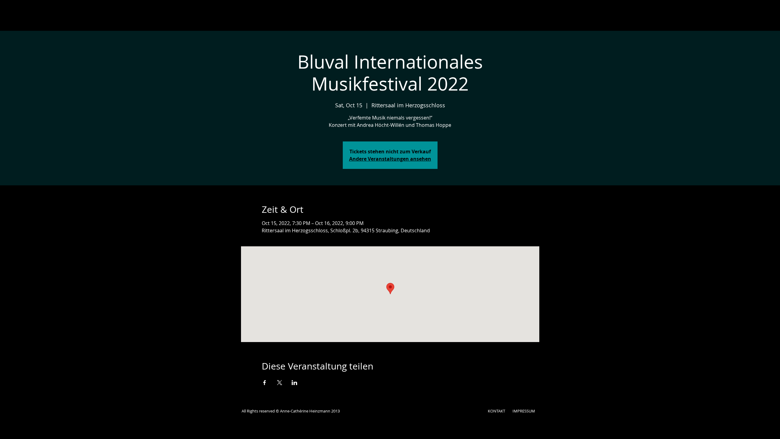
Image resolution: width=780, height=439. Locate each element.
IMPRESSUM (523, 411)
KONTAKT (496, 411)
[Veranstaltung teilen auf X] (279, 382)
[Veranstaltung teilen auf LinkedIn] (294, 382)
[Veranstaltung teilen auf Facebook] (265, 382)
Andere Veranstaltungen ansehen (390, 158)
